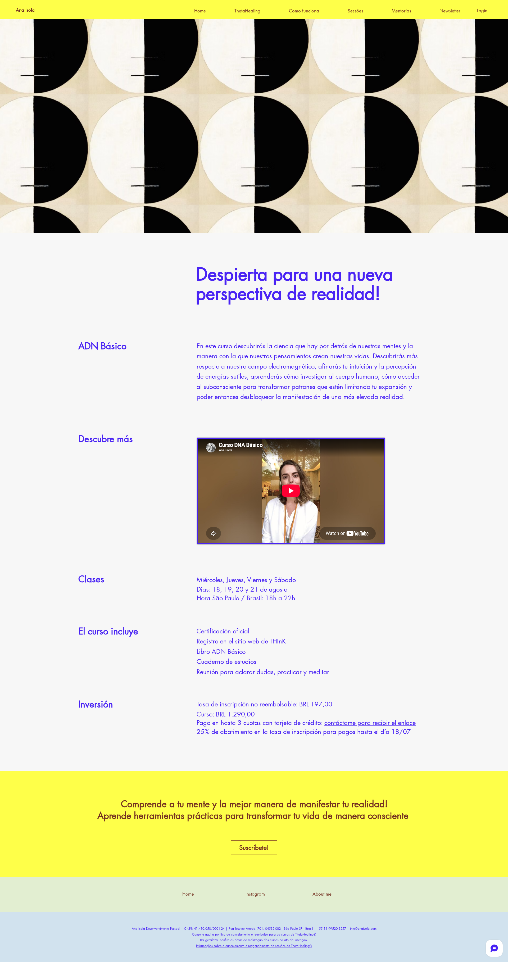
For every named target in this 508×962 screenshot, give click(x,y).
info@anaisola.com (363, 928)
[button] (366, 10)
